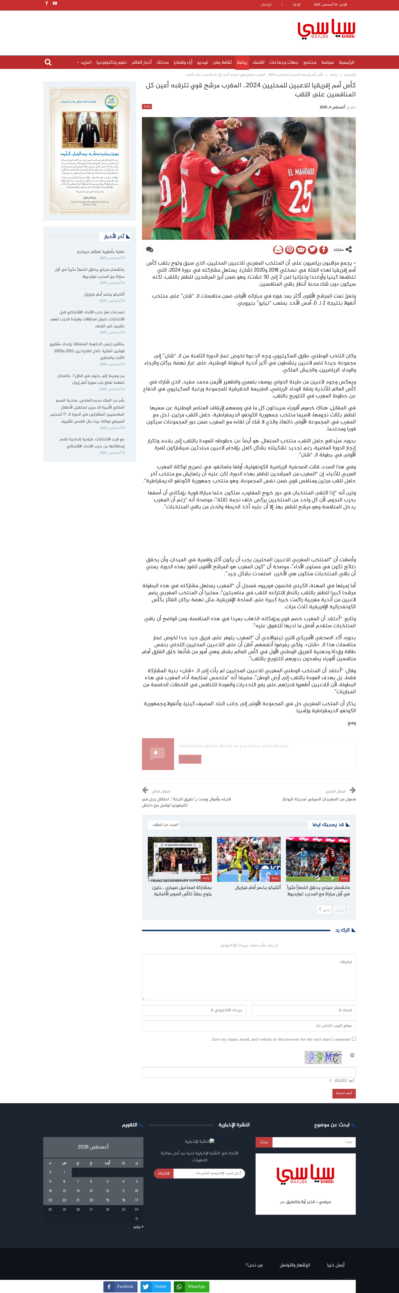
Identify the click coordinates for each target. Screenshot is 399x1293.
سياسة (327, 63)
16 (50, 1191)
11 (123, 1191)
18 (123, 1200)
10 (136, 1191)
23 (50, 1200)
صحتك (163, 63)
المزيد (86, 63)
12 (107, 1191)
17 (136, 1200)
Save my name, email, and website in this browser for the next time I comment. (281, 1040)
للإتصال (266, 5)
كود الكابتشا (344, 1081)
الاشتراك (164, 1173)
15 (64, 1191)
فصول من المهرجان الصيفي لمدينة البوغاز (318, 799)
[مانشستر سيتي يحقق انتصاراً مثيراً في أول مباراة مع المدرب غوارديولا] (318, 859)
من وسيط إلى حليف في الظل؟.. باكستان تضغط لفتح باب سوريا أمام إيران (90, 380)
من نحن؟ (254, 1265)
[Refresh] (352, 1054)
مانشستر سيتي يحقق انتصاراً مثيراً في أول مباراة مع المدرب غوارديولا (89, 273)
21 (78, 1200)
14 (78, 1191)
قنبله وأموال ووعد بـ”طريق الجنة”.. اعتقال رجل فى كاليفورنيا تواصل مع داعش (186, 802)
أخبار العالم (142, 63)
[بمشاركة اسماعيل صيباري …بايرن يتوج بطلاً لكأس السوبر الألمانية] (180, 859)
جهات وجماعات (284, 63)
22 (64, 1200)
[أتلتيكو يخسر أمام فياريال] (249, 859)
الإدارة (297, 5)
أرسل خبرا (335, 1265)
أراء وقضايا (183, 63)
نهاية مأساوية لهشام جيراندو (100, 252)
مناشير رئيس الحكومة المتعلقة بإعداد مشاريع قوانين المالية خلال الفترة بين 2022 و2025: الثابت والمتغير (87, 351)
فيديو (202, 63)
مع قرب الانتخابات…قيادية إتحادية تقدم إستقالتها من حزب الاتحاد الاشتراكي (92, 443)
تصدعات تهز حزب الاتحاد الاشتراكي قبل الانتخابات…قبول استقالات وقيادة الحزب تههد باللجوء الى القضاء (87, 319)
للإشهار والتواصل (295, 1265)
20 (91, 1200)
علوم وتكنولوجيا (111, 63)
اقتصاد (258, 63)
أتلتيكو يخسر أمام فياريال (104, 294)
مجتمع (309, 63)
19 (107, 1200)
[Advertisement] (161, 28)
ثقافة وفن (222, 63)
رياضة (242, 63)
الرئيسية (346, 63)
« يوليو (138, 1227)
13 (91, 1191)
